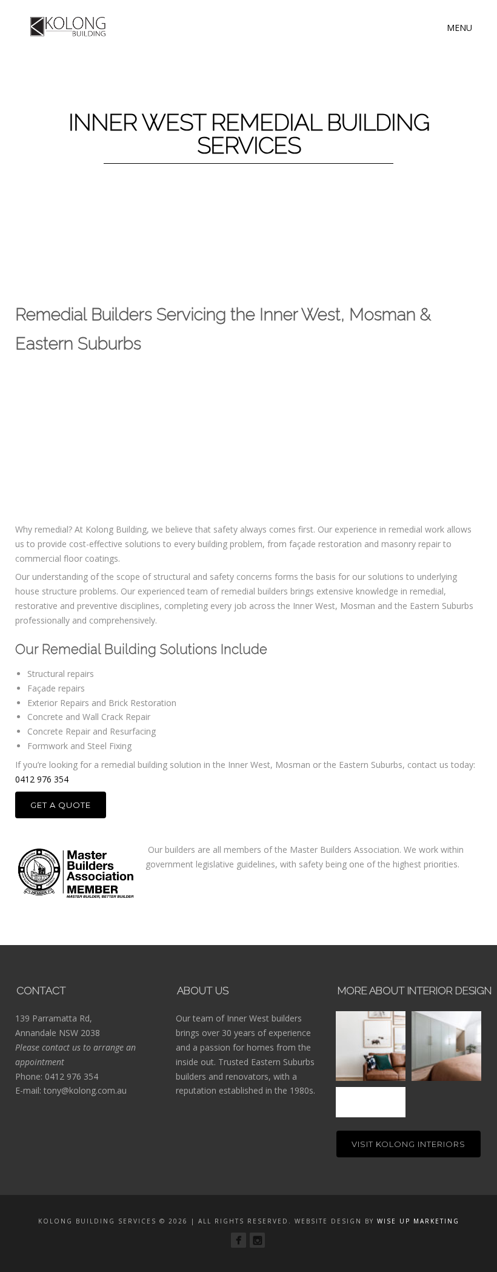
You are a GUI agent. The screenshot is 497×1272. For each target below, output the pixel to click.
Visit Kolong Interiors (408, 1144)
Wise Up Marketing (418, 1221)
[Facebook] (238, 1240)
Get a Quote (60, 805)
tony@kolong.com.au (85, 1090)
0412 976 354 (41, 779)
